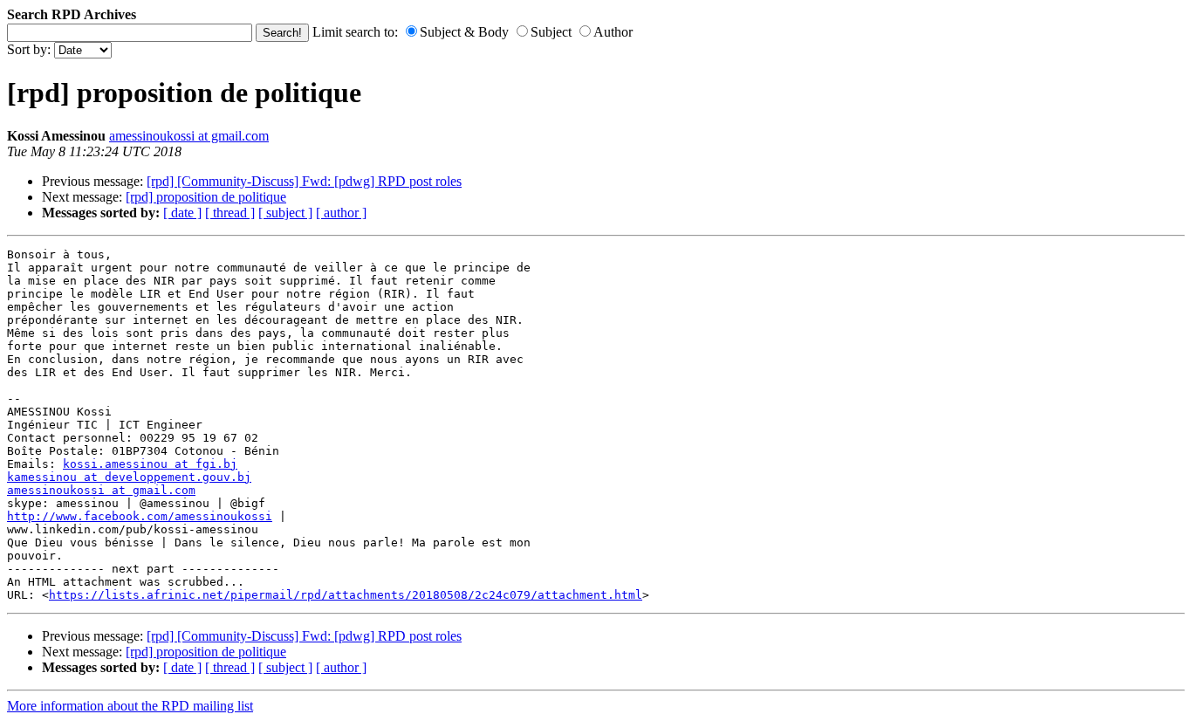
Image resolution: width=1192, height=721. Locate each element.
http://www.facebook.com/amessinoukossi (139, 516)
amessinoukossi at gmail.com (189, 135)
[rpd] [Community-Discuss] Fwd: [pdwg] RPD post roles (304, 181)
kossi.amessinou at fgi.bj (150, 463)
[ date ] (182, 212)
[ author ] (341, 212)
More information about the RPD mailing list (130, 705)
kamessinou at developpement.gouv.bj (129, 477)
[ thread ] (230, 212)
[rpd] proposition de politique (206, 196)
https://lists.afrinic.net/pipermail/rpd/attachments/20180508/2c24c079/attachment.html (345, 594)
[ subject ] (285, 212)
